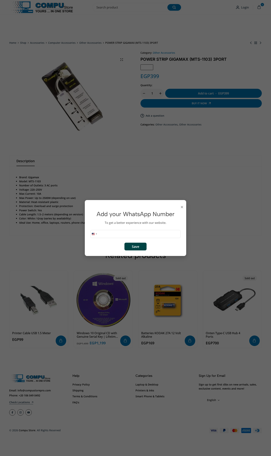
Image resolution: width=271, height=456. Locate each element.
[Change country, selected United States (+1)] (94, 234)
